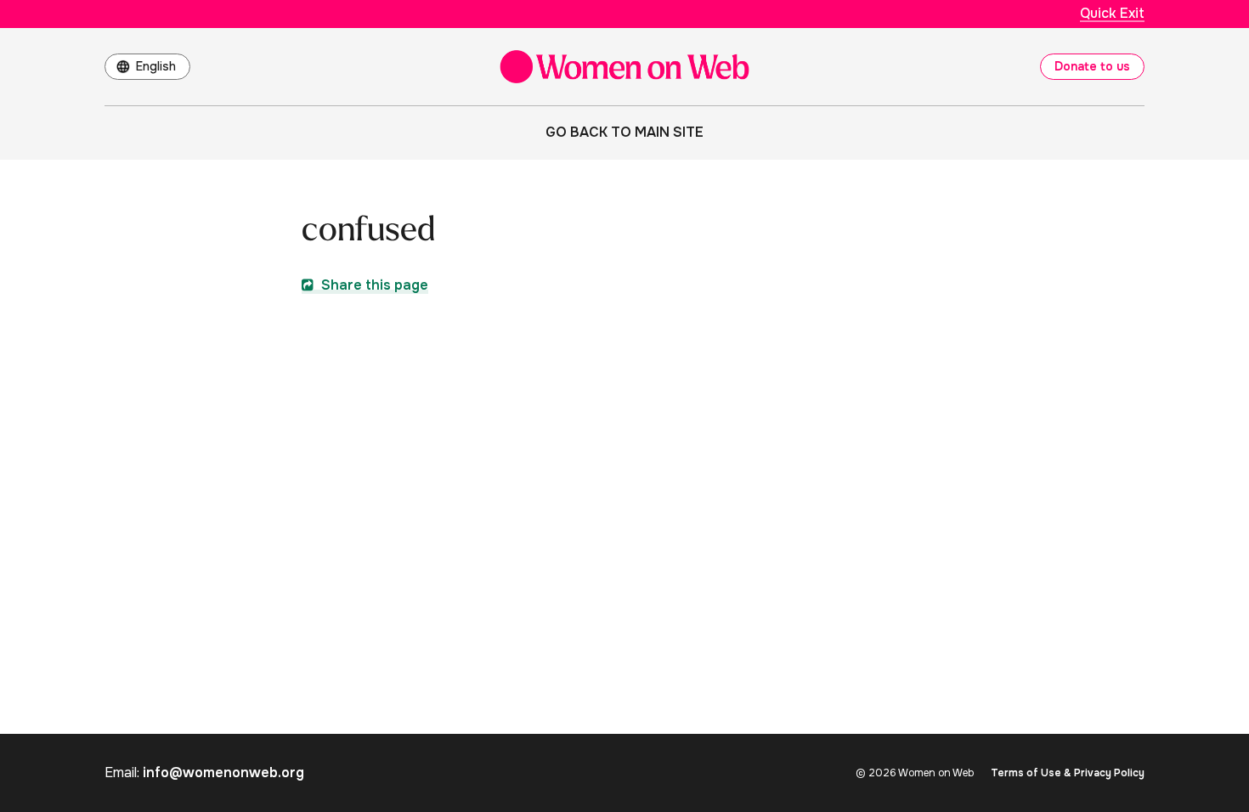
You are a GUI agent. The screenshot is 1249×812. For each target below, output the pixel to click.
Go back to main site (624, 132)
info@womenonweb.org (223, 772)
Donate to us (1092, 66)
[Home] (624, 66)
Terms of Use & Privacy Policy (1067, 773)
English (156, 66)
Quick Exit (1112, 13)
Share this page (373, 285)
